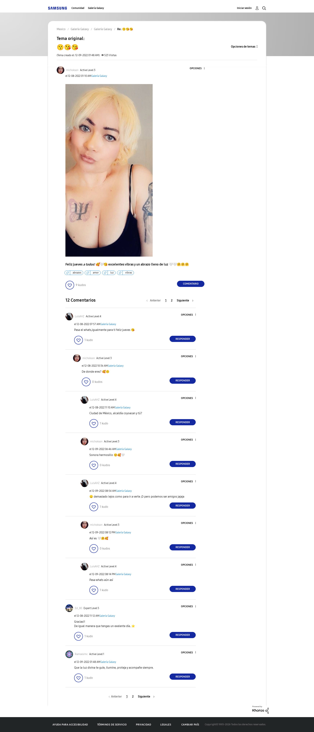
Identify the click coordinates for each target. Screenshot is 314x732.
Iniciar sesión (244, 8)
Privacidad (143, 724)
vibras (128, 272)
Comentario (191, 283)
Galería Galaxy (96, 8)
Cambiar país (190, 724)
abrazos (77, 272)
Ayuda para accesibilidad (70, 724)
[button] (198, 68)
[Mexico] (57, 8)
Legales (165, 724)
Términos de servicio (112, 724)
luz (112, 272)
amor (96, 272)
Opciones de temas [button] (243, 46)
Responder (183, 338)
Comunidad (77, 8)
